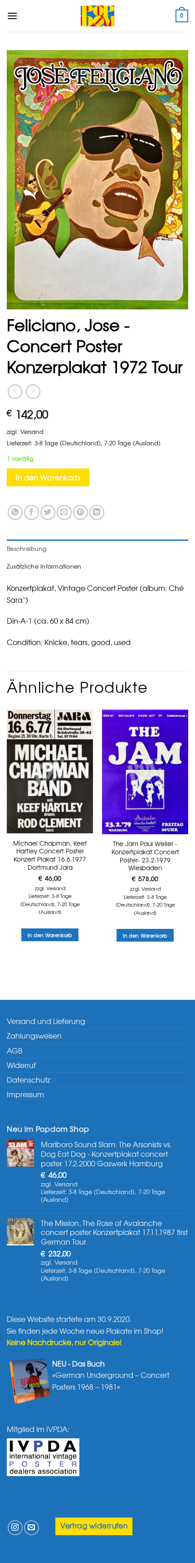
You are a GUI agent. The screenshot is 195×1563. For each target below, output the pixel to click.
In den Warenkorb (48, 477)
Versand (32, 431)
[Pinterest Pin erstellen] (80, 512)
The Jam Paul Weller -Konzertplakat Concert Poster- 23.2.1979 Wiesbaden (145, 856)
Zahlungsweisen (34, 1035)
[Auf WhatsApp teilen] (15, 512)
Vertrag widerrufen (93, 1525)
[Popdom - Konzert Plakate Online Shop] (97, 16)
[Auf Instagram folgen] (15, 1527)
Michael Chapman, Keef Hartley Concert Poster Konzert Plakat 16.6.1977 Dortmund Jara (50, 855)
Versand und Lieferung (46, 1020)
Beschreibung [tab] (27, 548)
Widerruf (21, 1064)
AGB (14, 1050)
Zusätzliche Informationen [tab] (44, 566)
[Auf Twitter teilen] (47, 512)
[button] (12, 16)
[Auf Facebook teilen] (31, 512)
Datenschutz (28, 1079)
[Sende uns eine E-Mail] (31, 1527)
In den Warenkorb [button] (50, 934)
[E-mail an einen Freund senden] (64, 512)
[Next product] (15, 391)
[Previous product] (33, 391)
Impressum (25, 1094)
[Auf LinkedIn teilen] (96, 512)
